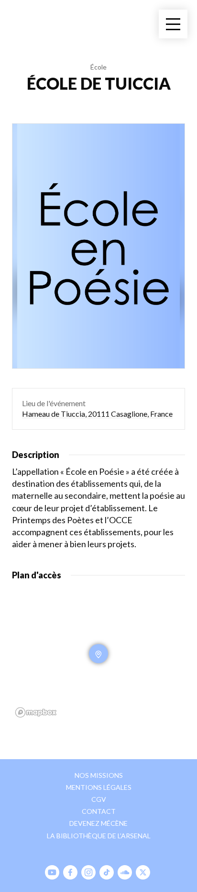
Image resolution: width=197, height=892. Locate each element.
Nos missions (99, 775)
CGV (98, 799)
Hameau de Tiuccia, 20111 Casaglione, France (97, 413)
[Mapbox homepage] (36, 712)
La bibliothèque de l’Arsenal (99, 836)
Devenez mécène (98, 823)
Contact (99, 811)
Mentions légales (98, 787)
